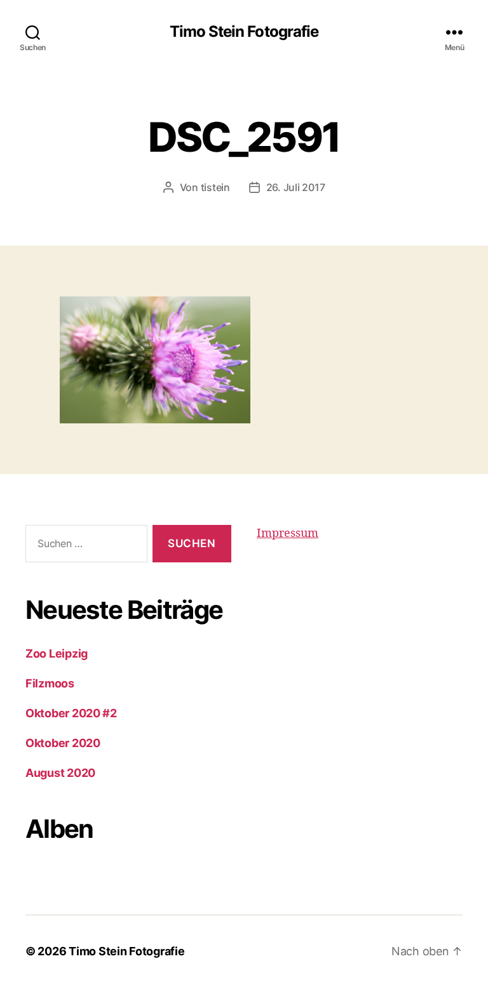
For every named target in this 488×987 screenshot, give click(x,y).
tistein (215, 187)
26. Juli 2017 (295, 187)
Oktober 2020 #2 (71, 713)
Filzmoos (49, 683)
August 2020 (60, 772)
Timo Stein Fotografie (244, 31)
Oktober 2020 (62, 743)
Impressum (287, 533)
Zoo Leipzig (56, 653)
